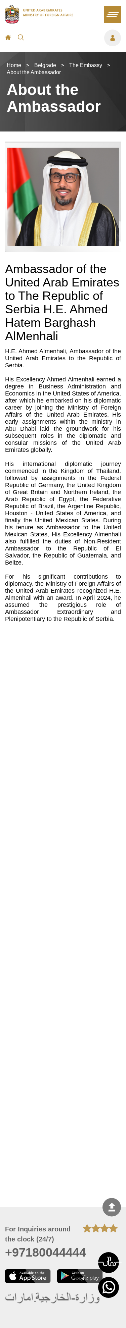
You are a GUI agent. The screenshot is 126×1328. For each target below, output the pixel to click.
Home (14, 65)
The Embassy (85, 65)
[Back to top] (111, 1207)
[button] (108, 1262)
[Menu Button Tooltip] (76, 38)
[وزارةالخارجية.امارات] (53, 1298)
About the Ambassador (34, 72)
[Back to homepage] (39, 21)
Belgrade (45, 65)
